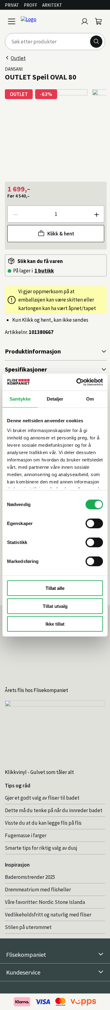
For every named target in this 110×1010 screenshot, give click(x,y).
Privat (12, 5)
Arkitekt (52, 5)
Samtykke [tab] (20, 398)
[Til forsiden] (48, 21)
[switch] (94, 523)
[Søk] (96, 41)
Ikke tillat (55, 624)
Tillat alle (55, 588)
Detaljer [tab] (55, 398)
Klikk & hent (60, 233)
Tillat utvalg (55, 606)
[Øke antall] (96, 214)
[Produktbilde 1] (46, 130)
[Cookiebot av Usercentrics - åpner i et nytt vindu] (77, 382)
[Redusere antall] (15, 214)
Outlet (18, 58)
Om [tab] (90, 398)
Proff (30, 5)
